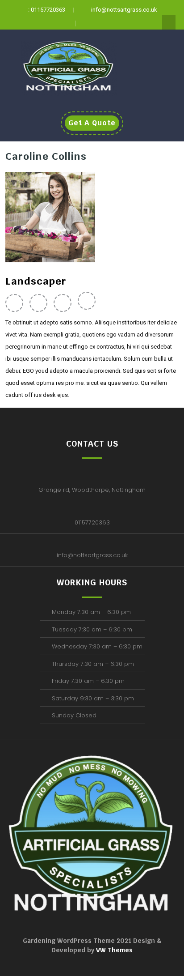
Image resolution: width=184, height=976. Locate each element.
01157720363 (92, 522)
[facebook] (16, 302)
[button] (160, 57)
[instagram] (89, 302)
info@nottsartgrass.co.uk (92, 555)
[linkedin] (65, 302)
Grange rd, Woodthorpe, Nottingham (92, 490)
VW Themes (113, 950)
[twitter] (40, 302)
